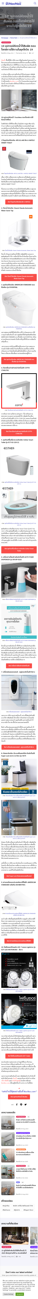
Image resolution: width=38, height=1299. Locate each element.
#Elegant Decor (28, 1210)
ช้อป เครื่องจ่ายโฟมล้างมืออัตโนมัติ (19, 666)
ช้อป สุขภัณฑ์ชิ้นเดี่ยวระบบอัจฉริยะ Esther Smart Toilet (19, 549)
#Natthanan (6, 1210)
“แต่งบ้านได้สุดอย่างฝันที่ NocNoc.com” (19, 1091)
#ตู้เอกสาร (17, 1210)
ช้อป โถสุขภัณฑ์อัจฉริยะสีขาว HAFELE (19, 202)
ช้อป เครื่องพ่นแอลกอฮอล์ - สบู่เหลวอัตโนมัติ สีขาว (19, 747)
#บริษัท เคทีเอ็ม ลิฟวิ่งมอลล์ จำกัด (23, 1206)
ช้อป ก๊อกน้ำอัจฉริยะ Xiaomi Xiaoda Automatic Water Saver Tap (19, 277)
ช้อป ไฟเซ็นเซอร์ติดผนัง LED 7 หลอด (19, 1056)
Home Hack (13, 38)
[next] (36, 1244)
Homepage (4, 38)
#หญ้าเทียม (6, 1206)
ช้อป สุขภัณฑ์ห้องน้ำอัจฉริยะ (19, 1097)
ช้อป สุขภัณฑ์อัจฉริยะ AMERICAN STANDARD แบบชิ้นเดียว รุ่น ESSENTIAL (19, 360)
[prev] (2, 1244)
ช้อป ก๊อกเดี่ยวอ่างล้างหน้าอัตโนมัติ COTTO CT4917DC (19, 432)
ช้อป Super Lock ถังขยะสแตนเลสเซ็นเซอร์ (19, 876)
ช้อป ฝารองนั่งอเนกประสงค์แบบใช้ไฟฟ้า (19, 941)
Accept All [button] (20, 1294)
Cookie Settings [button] (8, 1294)
